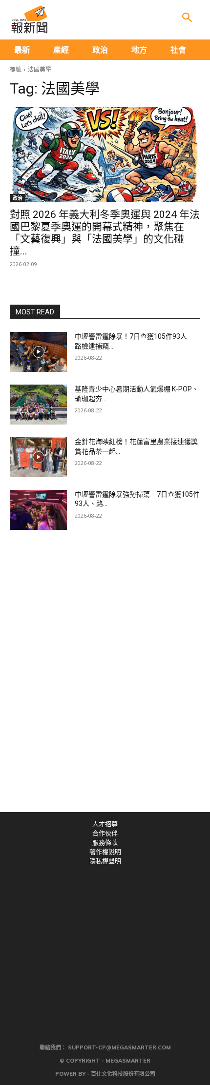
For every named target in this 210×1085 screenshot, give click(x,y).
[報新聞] (29, 19)
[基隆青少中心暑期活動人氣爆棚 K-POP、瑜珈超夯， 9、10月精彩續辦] (38, 405)
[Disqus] (105, 677)
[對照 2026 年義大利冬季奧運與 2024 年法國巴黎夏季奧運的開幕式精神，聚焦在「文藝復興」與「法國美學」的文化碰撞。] (105, 154)
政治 (17, 197)
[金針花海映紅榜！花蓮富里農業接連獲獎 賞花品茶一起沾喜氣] (38, 457)
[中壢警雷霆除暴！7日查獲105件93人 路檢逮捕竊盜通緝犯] (38, 352)
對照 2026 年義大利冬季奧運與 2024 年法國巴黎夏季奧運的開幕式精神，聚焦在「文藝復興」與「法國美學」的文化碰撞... (105, 233)
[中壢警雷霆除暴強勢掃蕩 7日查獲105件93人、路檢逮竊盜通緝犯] (38, 510)
